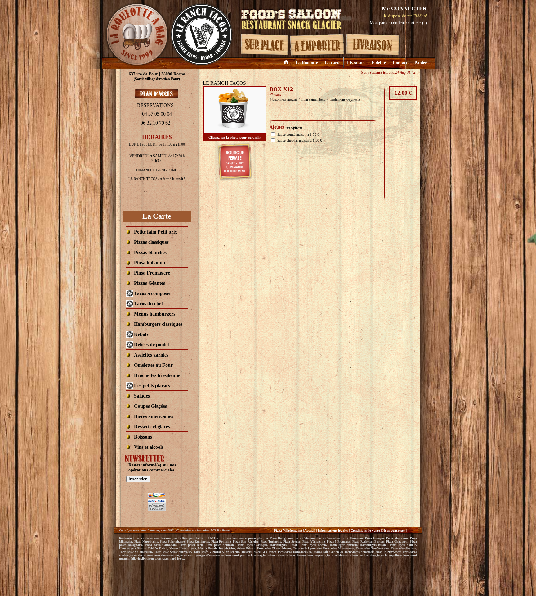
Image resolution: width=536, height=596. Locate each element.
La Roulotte (307, 63)
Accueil (309, 530)
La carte (332, 63)
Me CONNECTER (404, 8)
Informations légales (333, 530)
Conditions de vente (365, 530)
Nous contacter (394, 530)
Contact (400, 63)
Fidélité (379, 63)
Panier (420, 63)
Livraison (356, 63)
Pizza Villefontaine (288, 530)
